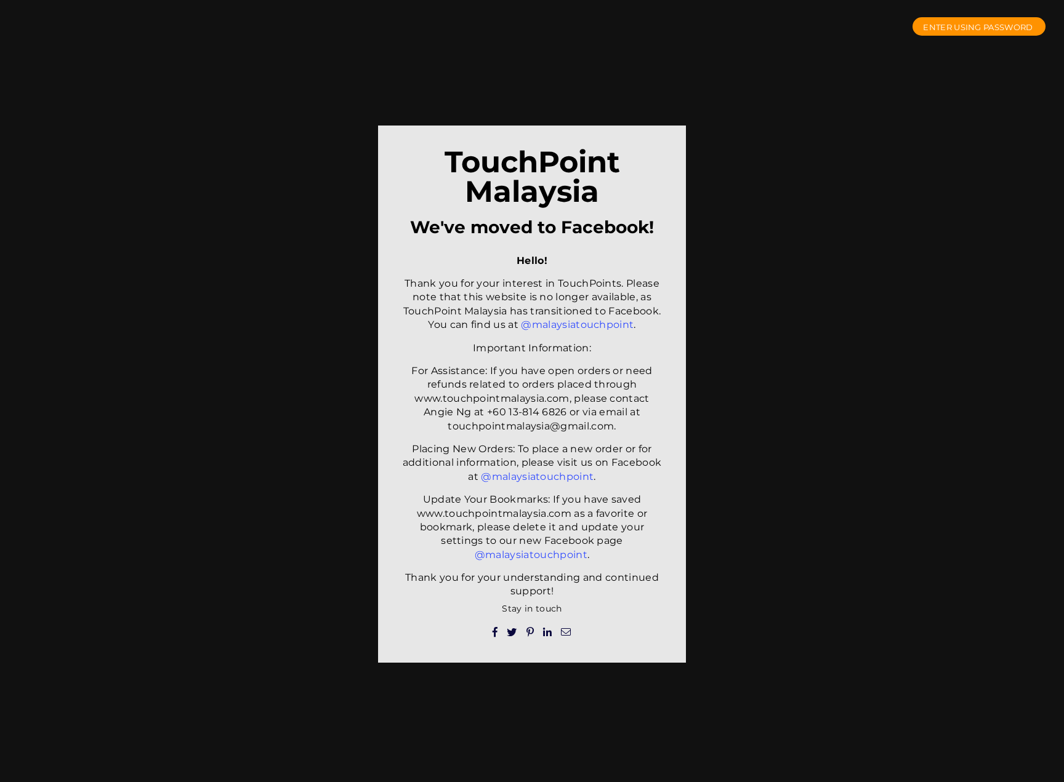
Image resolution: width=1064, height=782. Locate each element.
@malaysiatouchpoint (577, 324)
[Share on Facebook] (495, 631)
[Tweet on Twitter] (512, 631)
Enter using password (979, 27)
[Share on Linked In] (547, 631)
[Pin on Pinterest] (530, 631)
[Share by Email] (566, 631)
